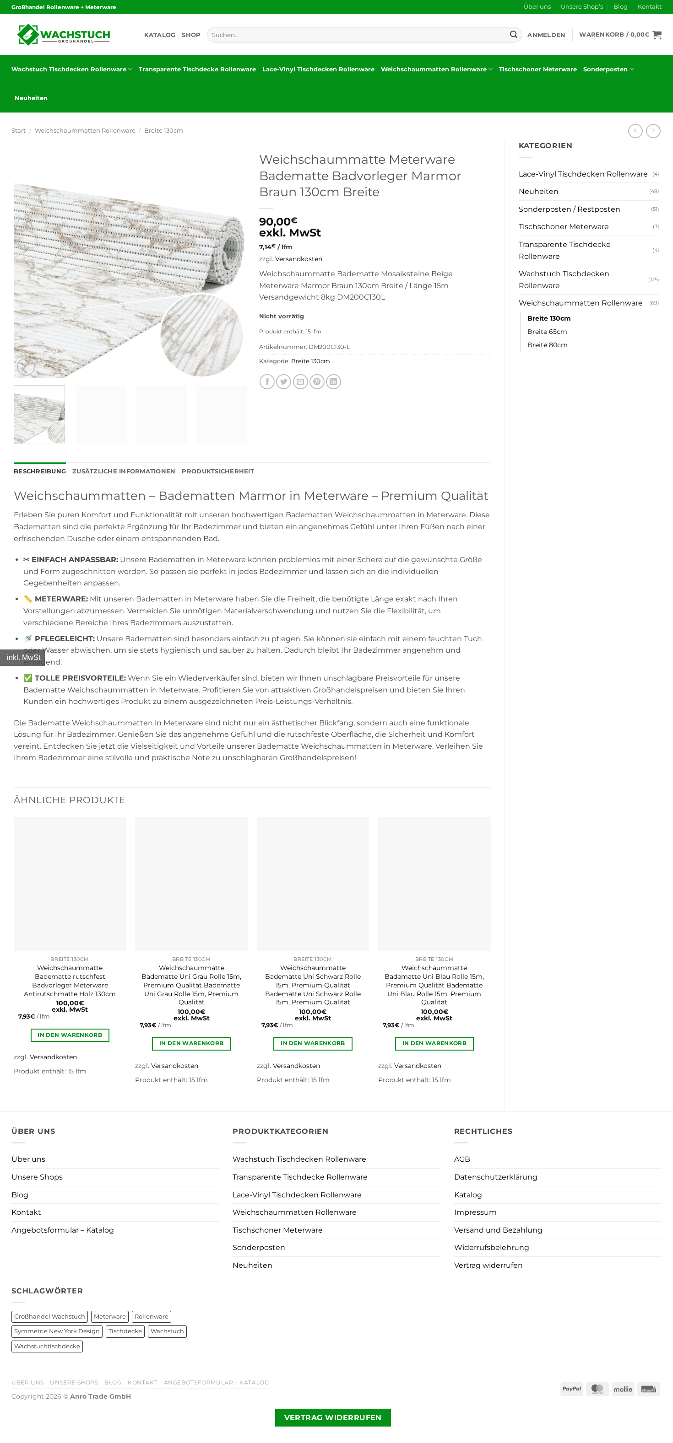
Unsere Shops (37, 1177)
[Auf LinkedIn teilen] (333, 381)
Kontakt (650, 6)
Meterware (110, 1316)
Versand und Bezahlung (498, 1230)
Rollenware (151, 1316)
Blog (620, 6)
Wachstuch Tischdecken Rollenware (68, 69)
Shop (191, 35)
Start (18, 130)
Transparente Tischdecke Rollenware (197, 69)
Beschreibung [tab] (40, 471)
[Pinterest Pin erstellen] (317, 381)
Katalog (160, 35)
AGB (462, 1159)
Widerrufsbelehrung (491, 1247)
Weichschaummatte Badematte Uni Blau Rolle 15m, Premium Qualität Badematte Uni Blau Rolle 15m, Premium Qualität (434, 985)
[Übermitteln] (513, 35)
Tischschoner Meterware (538, 69)
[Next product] (635, 131)
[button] (546, 35)
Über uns (537, 6)
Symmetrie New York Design (57, 1331)
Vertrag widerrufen (488, 1265)
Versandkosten (298, 259)
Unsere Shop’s (582, 6)
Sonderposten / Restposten (569, 209)
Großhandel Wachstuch (49, 1316)
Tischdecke (125, 1331)
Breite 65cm (547, 331)
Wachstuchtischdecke (47, 1346)
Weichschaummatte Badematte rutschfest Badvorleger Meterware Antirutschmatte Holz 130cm (70, 981)
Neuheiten (31, 98)
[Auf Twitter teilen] (283, 381)
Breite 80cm (547, 345)
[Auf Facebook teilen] (267, 381)
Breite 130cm (163, 130)
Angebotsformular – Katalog (62, 1230)
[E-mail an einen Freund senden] (300, 381)
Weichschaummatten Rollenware (434, 69)
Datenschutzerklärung (495, 1177)
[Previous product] (653, 131)
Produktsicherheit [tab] (218, 471)
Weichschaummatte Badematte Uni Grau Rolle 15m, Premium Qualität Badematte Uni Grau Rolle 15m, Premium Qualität (191, 985)
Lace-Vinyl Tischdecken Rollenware (318, 69)
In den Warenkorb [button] (70, 1035)
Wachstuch (167, 1331)
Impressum (475, 1212)
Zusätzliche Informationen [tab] (123, 471)
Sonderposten (605, 69)
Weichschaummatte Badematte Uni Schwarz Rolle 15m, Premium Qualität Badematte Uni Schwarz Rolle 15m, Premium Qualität (313, 985)
